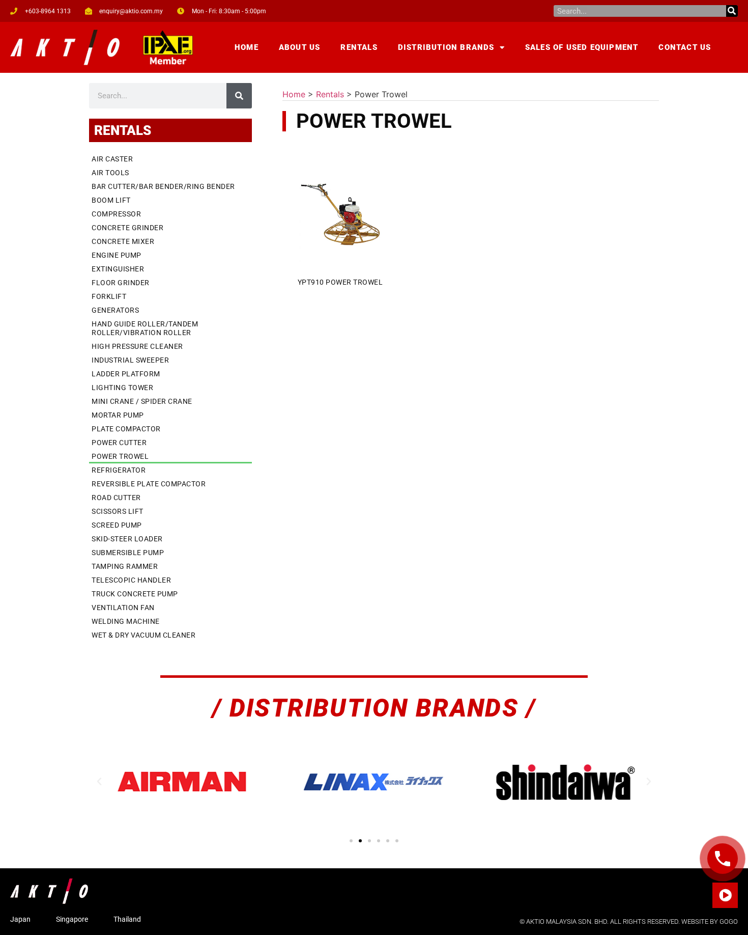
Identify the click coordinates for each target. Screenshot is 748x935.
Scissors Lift (117, 511)
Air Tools (110, 173)
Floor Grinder (121, 283)
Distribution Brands (446, 47)
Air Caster (112, 159)
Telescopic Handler (131, 580)
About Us (300, 47)
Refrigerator (119, 470)
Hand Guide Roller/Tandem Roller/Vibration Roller (145, 328)
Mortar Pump (118, 415)
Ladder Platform (126, 374)
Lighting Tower (122, 387)
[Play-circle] (725, 895)
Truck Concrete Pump (135, 594)
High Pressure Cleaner (137, 346)
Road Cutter (116, 497)
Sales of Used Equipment (582, 47)
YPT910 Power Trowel (340, 282)
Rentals (358, 47)
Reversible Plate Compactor (149, 484)
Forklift (109, 296)
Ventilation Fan (123, 607)
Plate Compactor (126, 429)
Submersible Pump (128, 552)
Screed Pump (117, 525)
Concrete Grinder (127, 228)
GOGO (729, 921)
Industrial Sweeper (130, 360)
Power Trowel (120, 456)
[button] (99, 782)
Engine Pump (116, 255)
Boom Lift (111, 200)
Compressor (116, 214)
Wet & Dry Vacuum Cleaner (143, 635)
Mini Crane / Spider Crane (142, 401)
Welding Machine (126, 621)
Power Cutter (119, 442)
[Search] (732, 11)
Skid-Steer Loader (127, 539)
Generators (115, 310)
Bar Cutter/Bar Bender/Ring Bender (163, 186)
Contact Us (684, 47)
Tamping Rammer (125, 566)
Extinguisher (118, 269)
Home (246, 47)
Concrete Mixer (123, 241)
